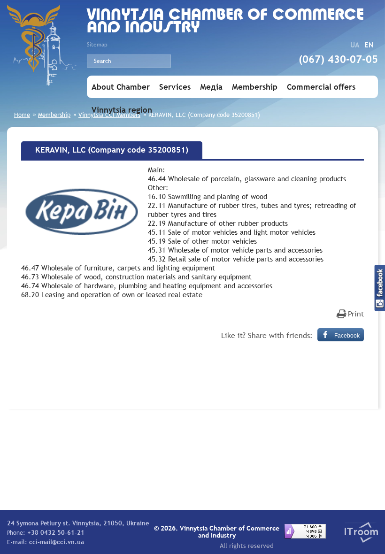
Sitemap (97, 44)
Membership (254, 87)
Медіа (211, 87)
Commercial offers (321, 87)
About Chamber (121, 87)
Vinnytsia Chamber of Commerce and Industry (225, 22)
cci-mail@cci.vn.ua (56, 542)
